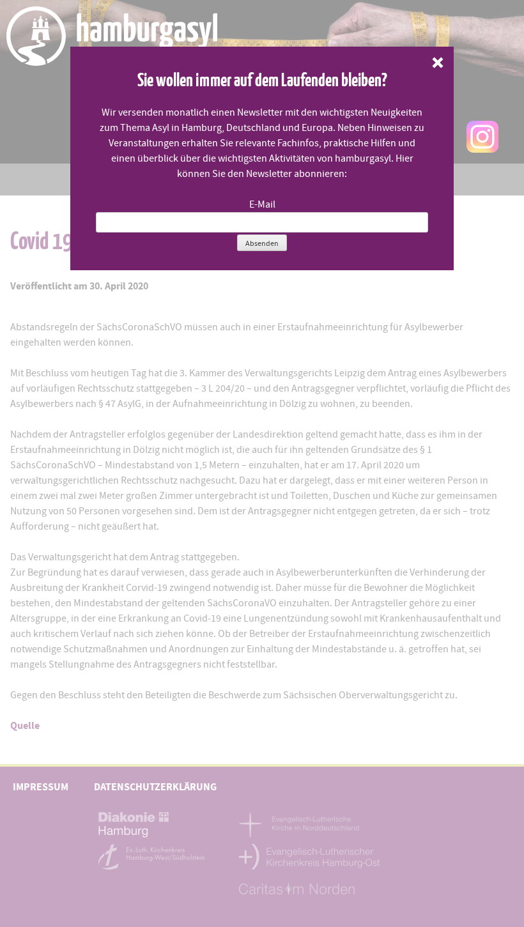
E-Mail (262, 204)
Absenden (262, 243)
